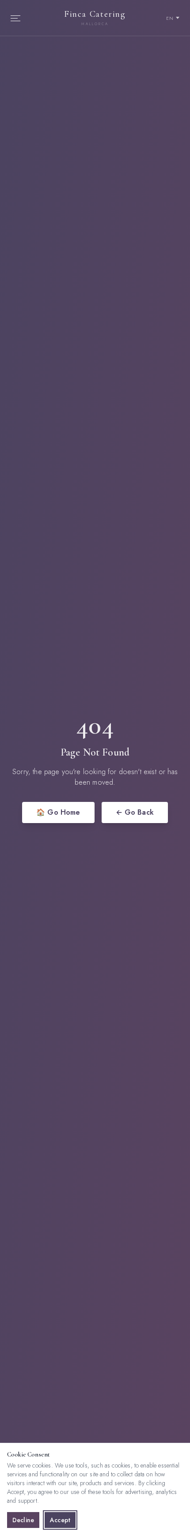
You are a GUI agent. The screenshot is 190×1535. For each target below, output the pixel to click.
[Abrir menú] (18, 18)
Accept (60, 1520)
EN (170, 18)
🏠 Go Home (58, 812)
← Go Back (135, 812)
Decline (23, 1520)
